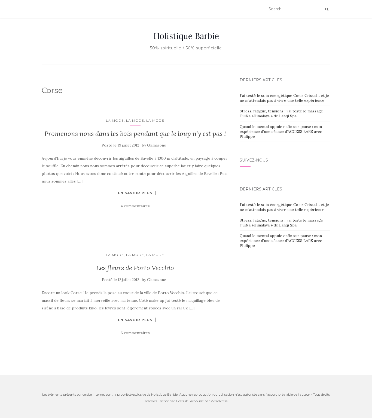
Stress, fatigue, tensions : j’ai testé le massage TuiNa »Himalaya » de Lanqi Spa (281, 113)
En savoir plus (135, 193)
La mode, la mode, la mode (135, 120)
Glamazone (156, 145)
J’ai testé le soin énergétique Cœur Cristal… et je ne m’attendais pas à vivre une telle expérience (284, 98)
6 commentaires (135, 332)
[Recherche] (326, 9)
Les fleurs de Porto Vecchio (135, 268)
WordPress (219, 401)
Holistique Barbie (186, 36)
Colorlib (182, 401)
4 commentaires (135, 206)
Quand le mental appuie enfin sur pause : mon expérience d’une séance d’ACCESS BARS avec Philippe (281, 131)
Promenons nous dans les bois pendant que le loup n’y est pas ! (135, 133)
